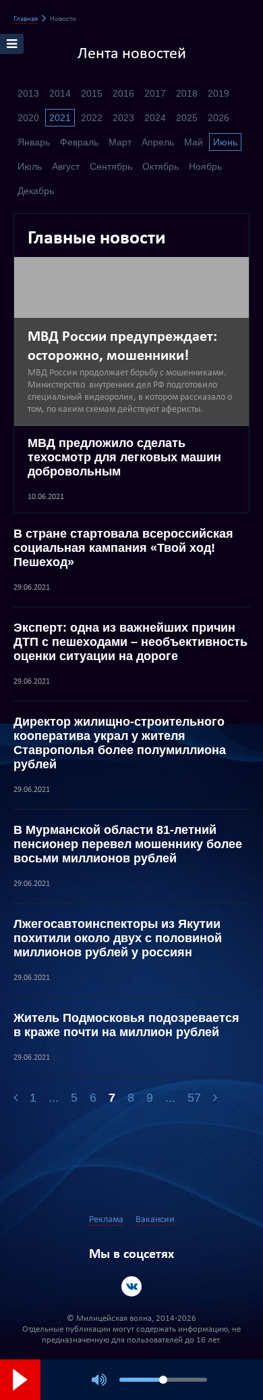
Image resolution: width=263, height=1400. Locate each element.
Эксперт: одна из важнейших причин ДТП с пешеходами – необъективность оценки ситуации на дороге (130, 642)
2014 (60, 93)
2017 (155, 93)
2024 (155, 117)
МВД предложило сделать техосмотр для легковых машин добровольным (124, 457)
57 (194, 1097)
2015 (92, 93)
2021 (60, 117)
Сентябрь (111, 166)
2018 (187, 93)
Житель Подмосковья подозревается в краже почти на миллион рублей (126, 1025)
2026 (218, 117)
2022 (92, 117)
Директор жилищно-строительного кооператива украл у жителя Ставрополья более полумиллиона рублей (119, 743)
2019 (218, 93)
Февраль (79, 142)
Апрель (158, 142)
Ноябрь (205, 166)
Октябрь (160, 166)
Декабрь (36, 190)
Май (193, 142)
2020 (28, 117)
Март (120, 142)
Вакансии (155, 1220)
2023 (123, 117)
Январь (34, 142)
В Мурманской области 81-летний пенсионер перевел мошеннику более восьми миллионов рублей (127, 844)
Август (66, 166)
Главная (25, 19)
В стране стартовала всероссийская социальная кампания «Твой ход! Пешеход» (123, 548)
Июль (30, 166)
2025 (187, 117)
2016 (123, 93)
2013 (28, 93)
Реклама (106, 1220)
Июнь (225, 142)
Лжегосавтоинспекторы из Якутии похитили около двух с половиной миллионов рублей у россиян (117, 938)
